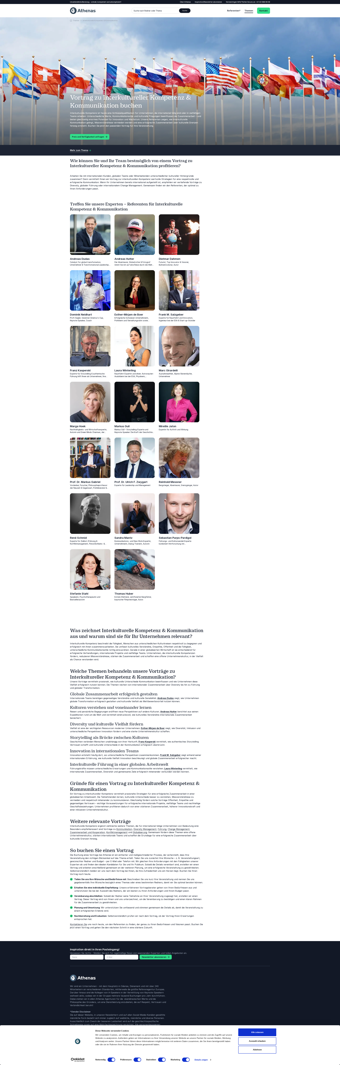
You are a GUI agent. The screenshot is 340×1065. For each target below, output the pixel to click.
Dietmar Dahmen (169, 258)
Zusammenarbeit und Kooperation (87, 832)
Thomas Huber (123, 593)
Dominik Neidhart (81, 314)
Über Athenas (185, 2)
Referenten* (234, 10)
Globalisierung (140, 832)
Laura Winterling (125, 370)
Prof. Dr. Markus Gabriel (85, 482)
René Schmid (78, 537)
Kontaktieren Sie (78, 924)
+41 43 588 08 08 (263, 2)
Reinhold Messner (170, 482)
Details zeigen (201, 1060)
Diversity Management (144, 829)
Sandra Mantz (123, 537)
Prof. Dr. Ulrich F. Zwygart (130, 482)
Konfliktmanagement (117, 832)
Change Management (179, 829)
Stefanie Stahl (79, 593)
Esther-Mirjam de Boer (128, 314)
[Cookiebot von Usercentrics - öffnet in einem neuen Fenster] (77, 1060)
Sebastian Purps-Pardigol (175, 537)
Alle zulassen (257, 1032)
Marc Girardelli (168, 370)
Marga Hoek (78, 426)
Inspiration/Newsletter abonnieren (208, 2)
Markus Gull (122, 426)
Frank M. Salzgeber (171, 314)
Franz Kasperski (80, 370)
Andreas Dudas (80, 258)
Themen (249, 10)
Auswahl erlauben (257, 1041)
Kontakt (263, 10)
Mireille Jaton (167, 426)
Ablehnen (257, 1050)
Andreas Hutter (124, 258)
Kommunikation (124, 829)
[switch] (137, 1060)
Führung (162, 829)
